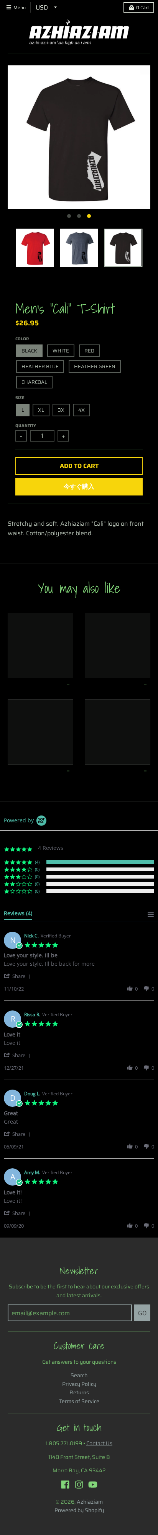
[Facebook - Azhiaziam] (65, 1484)
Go (142, 1313)
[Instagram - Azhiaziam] (79, 1484)
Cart (142, 7)
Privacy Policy (79, 1384)
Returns (79, 1392)
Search (79, 1375)
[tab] (18, 915)
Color (22, 339)
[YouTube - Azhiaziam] (92, 1484)
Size (20, 398)
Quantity (25, 425)
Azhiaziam (90, 1502)
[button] (18, 975)
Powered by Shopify (79, 1510)
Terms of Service (79, 1401)
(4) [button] (37, 862)
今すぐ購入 (79, 486)
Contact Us (99, 1443)
